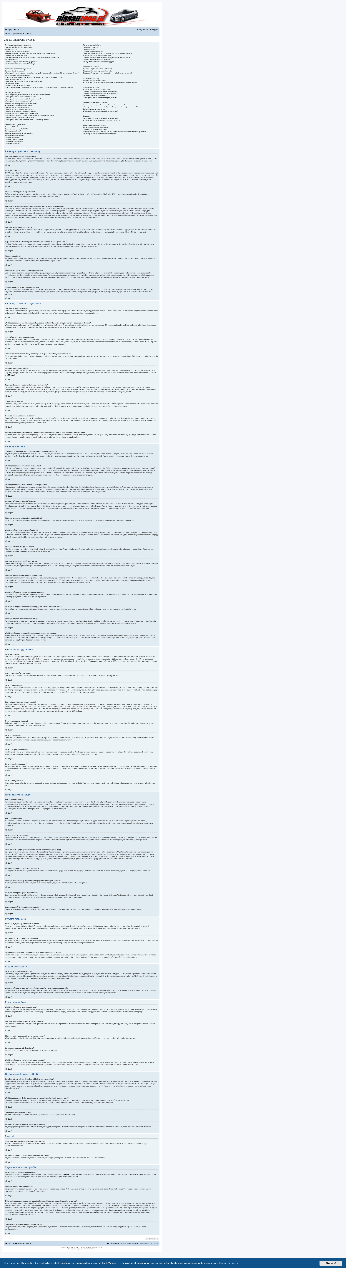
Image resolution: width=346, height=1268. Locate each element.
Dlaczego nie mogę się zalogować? (16, 55)
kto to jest (42, 1206)
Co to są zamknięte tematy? (14, 141)
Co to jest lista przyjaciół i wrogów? (94, 80)
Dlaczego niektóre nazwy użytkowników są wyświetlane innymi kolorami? (107, 57)
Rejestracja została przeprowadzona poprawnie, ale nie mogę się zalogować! (30, 53)
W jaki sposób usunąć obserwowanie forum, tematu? (100, 111)
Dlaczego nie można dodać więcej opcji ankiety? (21, 103)
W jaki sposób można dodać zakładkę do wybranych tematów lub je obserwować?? (110, 107)
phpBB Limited (69, 1175)
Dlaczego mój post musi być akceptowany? (19, 117)
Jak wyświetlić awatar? (12, 83)
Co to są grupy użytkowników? (93, 51)
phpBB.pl (148, 373)
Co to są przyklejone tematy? (14, 139)
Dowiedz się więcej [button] (228, 1263)
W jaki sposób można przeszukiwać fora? (97, 89)
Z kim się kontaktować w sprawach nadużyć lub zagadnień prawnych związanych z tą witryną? (114, 131)
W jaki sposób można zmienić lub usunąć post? (20, 97)
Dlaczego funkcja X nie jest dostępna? (95, 129)
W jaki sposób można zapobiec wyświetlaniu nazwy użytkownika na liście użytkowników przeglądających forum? (42, 73)
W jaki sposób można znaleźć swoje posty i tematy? (100, 98)
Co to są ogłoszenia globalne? (15, 135)
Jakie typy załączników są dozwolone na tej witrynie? (100, 118)
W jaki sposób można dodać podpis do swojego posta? (23, 99)
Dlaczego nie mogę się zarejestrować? (18, 51)
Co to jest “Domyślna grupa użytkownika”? (97, 59)
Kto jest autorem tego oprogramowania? (96, 127)
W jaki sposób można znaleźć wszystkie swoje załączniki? (102, 120)
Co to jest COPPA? (11, 49)
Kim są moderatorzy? (90, 49)
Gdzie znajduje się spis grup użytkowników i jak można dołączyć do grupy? (108, 53)
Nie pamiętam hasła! (11, 59)
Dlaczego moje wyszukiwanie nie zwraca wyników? (100, 91)
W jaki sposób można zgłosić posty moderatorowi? (21, 113)
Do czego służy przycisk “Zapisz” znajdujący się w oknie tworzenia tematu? (30, 115)
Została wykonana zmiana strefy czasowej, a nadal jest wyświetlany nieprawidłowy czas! (34, 77)
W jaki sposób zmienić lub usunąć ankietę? (19, 105)
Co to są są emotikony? (13, 131)
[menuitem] (16, 29)
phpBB (78, 1247)
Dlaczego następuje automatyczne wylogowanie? (21, 62)
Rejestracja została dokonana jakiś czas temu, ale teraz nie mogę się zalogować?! (32, 57)
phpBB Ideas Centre (121, 1189)
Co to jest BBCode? (11, 127)
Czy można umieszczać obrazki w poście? (19, 133)
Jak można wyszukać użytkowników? (95, 95)
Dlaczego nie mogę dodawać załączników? (19, 109)
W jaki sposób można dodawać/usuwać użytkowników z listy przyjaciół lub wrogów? (110, 82)
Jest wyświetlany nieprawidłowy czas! (17, 75)
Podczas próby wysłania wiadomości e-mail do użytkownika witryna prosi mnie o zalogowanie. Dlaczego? (39, 87)
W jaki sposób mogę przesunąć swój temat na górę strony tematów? (27, 120)
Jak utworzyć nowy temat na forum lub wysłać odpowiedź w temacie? (28, 95)
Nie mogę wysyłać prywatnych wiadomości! (97, 69)
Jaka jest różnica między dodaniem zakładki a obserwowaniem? (104, 105)
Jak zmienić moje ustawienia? (15, 71)
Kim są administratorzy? (91, 47)
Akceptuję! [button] (331, 1263)
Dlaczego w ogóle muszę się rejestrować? (19, 47)
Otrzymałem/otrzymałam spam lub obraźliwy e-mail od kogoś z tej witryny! (107, 73)
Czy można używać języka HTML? (16, 129)
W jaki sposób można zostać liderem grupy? (97, 55)
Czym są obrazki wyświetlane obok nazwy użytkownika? (24, 81)
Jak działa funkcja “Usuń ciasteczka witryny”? (20, 64)
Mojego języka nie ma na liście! (15, 79)
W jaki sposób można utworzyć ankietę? (18, 101)
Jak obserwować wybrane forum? (94, 109)
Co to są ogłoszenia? (12, 137)
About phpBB (73, 1177)
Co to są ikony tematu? (12, 143)
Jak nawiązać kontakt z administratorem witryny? (99, 133)
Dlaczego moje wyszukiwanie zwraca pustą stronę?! (100, 93)
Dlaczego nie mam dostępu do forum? (17, 107)
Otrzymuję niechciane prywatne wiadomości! (97, 71)
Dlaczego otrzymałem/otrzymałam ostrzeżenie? (20, 111)
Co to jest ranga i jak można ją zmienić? (18, 85)
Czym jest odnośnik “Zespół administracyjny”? (98, 62)
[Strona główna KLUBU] (81, 16)
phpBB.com (9, 375)
